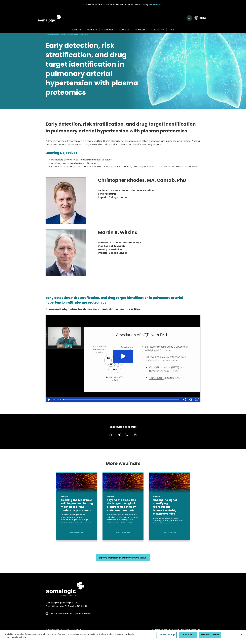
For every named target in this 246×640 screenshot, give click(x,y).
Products (92, 29)
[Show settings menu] (190, 399)
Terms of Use (50, 629)
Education (107, 29)
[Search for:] (189, 18)
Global (203, 18)
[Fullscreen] (197, 399)
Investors (140, 29)
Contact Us (157, 29)
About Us (124, 29)
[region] (123, 635)
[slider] (121, 399)
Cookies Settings (166, 634)
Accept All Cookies (210, 634)
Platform (76, 29)
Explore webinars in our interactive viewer (123, 557)
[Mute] (184, 399)
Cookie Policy (68, 629)
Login (172, 29)
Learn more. (156, 4)
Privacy (59, 629)
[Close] (241, 634)
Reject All (187, 634)
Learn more (77, 532)
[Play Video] (49, 399)
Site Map (77, 629)
